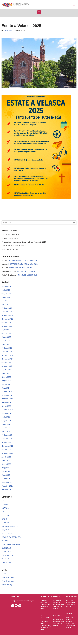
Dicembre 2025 (7, 315)
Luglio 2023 (6, 417)
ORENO (5, 541)
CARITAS (5, 512)
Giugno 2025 (6, 333)
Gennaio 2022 (7, 482)
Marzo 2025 (6, 344)
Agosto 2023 (6, 413)
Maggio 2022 (6, 468)
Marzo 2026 (6, 304)
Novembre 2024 (7, 359)
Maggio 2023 (6, 424)
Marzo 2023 (6, 431)
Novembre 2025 (7, 319)
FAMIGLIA (5, 523)
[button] (39, 12)
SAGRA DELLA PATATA (10, 235)
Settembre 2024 (7, 366)
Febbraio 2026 (7, 308)
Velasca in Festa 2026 (10, 238)
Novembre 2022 (7, 446)
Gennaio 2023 (7, 439)
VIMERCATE (6, 562)
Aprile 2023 (6, 428)
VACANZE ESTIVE (9, 555)
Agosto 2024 (6, 370)
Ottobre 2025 (6, 323)
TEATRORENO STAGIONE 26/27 (14, 245)
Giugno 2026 (6, 293)
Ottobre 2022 (6, 450)
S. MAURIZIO (6, 552)
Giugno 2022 (6, 464)
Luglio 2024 (6, 373)
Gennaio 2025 (7, 352)
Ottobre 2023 (6, 406)
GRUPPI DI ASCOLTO (10, 526)
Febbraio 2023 (7, 435)
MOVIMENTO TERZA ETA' (11, 537)
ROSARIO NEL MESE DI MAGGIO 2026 (23, 264)
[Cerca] (74, 6)
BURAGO (5, 508)
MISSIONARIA (7, 533)
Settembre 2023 (7, 410)
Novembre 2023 (7, 402)
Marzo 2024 (6, 388)
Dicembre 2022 (7, 442)
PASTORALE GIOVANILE (11, 544)
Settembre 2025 (7, 326)
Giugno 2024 (6, 377)
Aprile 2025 (6, 341)
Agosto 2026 (6, 286)
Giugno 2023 (6, 420)
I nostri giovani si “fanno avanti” (20, 268)
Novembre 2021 (7, 489)
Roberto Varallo (8, 30)
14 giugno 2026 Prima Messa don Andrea (23, 260)
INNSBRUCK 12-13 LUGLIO (27, 271)
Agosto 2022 (6, 457)
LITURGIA (5, 530)
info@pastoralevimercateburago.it (22, 601)
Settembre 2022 (7, 453)
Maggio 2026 (6, 297)
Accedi (4, 574)
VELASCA (5, 559)
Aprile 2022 (6, 471)
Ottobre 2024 (6, 362)
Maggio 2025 (6, 337)
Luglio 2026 (6, 290)
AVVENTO (5, 504)
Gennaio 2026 (7, 312)
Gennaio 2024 (7, 395)
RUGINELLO (6, 548)
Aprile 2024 (6, 384)
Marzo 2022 (6, 475)
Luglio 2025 (6, 330)
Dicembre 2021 (7, 486)
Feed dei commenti (8, 581)
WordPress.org (7, 585)
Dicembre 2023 (7, 399)
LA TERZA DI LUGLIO (10, 249)
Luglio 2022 (6, 460)
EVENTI (5, 519)
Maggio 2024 (6, 381)
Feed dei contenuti (8, 577)
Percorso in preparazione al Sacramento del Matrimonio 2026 (24, 242)
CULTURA (5, 515)
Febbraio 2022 (7, 479)
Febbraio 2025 (7, 348)
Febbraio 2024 (7, 391)
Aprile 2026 (6, 301)
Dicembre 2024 (7, 355)
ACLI (3, 501)
